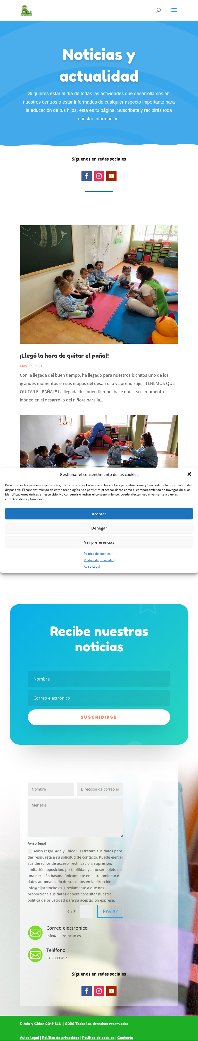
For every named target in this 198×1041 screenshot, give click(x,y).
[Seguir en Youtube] (111, 176)
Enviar (110, 911)
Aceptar (99, 513)
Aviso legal (29, 1037)
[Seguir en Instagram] (99, 176)
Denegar (99, 527)
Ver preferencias (99, 541)
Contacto (125, 1037)
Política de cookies (97, 553)
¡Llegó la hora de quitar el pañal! (64, 355)
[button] (190, 475)
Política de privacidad (99, 560)
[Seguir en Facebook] (86, 176)
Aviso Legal (92, 566)
